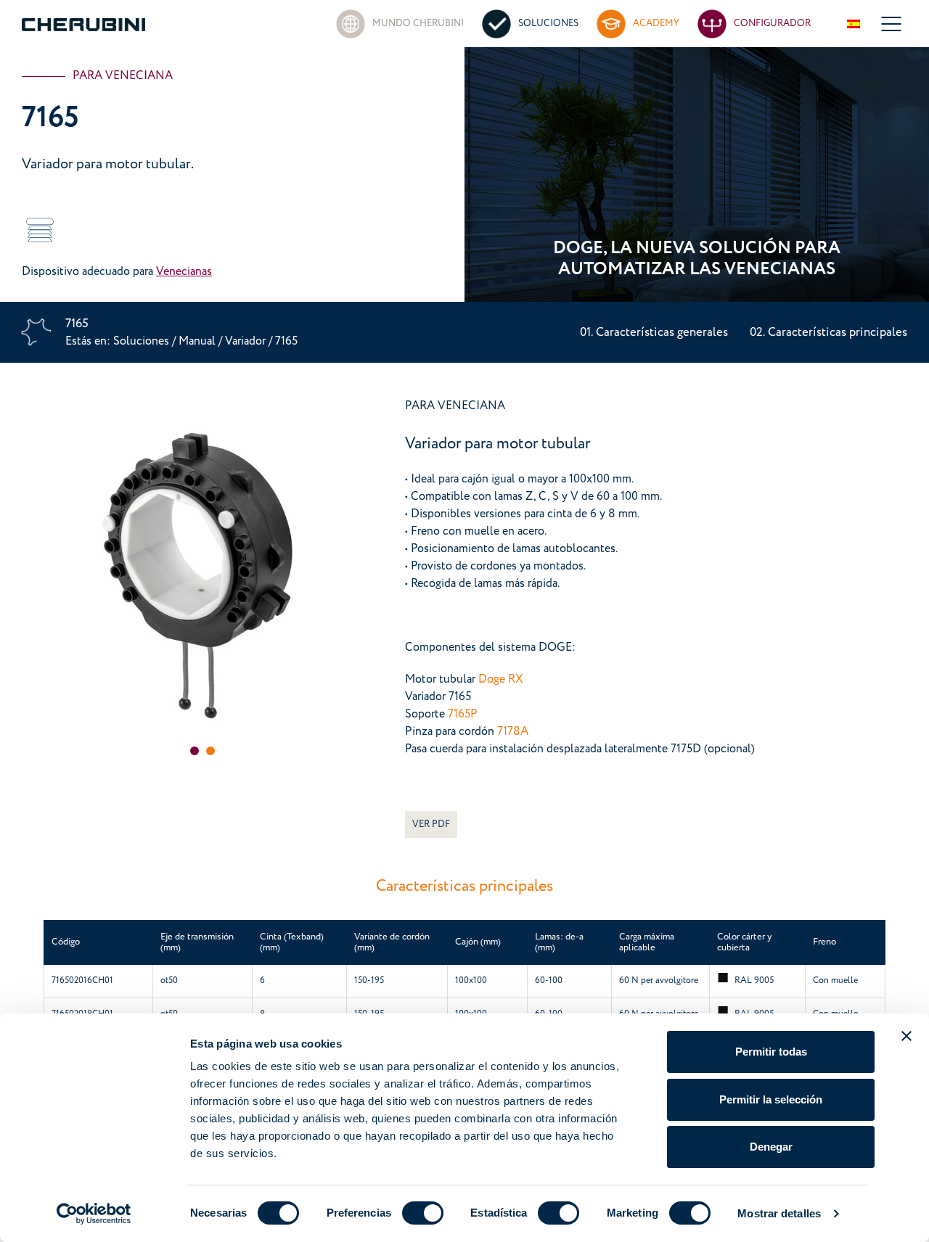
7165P (463, 714)
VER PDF (431, 824)
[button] (194, 751)
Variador (247, 341)
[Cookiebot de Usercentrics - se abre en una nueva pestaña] (93, 1214)
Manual (197, 341)
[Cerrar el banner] (906, 1036)
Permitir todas (771, 1051)
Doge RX (500, 679)
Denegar (771, 1146)
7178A (512, 731)
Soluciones (142, 341)
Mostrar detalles (779, 1213)
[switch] (422, 1213)
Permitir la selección (770, 1099)
